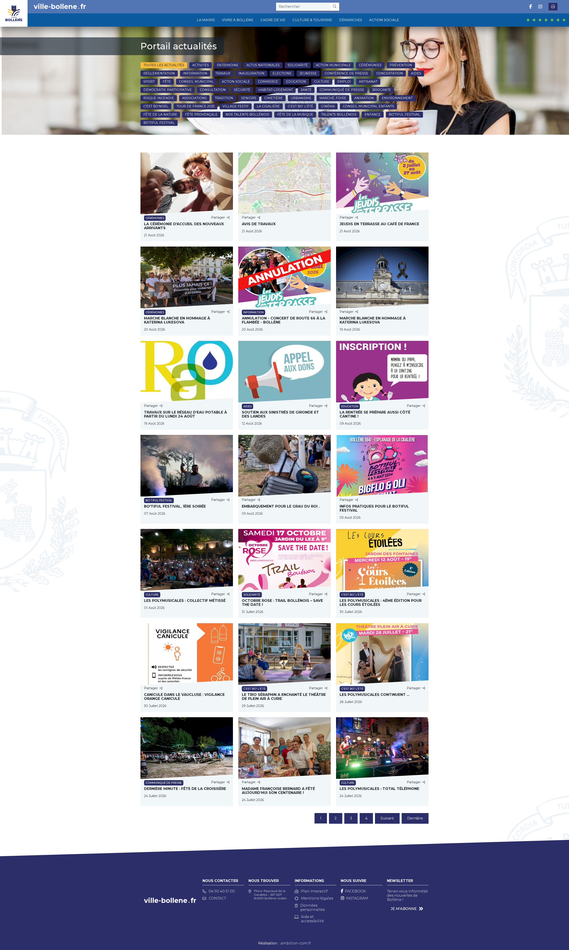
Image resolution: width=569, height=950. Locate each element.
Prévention (401, 65)
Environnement (397, 98)
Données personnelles (312, 907)
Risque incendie (158, 98)
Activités (200, 65)
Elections (281, 73)
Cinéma (328, 106)
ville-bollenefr (60, 7)
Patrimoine (227, 65)
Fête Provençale (201, 114)
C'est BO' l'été (300, 106)
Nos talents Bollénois (247, 114)
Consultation (213, 90)
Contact (217, 898)
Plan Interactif (314, 891)
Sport (149, 82)
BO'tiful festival (404, 114)
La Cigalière (268, 106)
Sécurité (242, 90)
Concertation (389, 73)
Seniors (248, 98)
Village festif (235, 106)
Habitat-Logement (275, 90)
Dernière (415, 818)
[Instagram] (540, 6)
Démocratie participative (167, 90)
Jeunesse (308, 73)
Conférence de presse (346, 73)
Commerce (268, 82)
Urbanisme (301, 98)
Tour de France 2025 (195, 106)
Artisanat (368, 82)
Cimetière (273, 98)
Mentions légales (317, 898)
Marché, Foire (332, 98)
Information (195, 73)
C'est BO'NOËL (155, 106)
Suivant (387, 818)
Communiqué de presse (342, 90)
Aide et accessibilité (312, 919)
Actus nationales (263, 65)
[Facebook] (530, 6)
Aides (416, 73)
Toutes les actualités (163, 65)
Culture (321, 82)
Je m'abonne (404, 909)
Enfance (373, 114)
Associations (194, 98)
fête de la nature (160, 114)
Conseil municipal (196, 82)
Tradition (224, 98)
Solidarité (298, 65)
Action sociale (236, 82)
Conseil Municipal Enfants (368, 106)
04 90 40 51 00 (222, 891)
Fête (167, 82)
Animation (364, 98)
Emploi (344, 82)
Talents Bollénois (339, 114)
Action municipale (333, 65)
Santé (306, 90)
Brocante (381, 90)
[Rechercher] (334, 6)
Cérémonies (370, 65)
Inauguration (251, 73)
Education (296, 82)
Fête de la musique (295, 114)
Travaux (222, 73)
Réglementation (159, 73)
